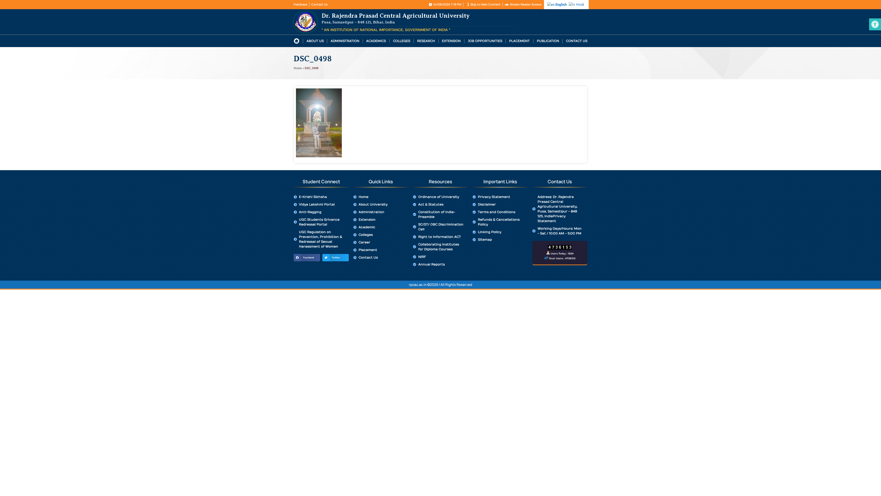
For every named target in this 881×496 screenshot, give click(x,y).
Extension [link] (451, 41)
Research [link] (426, 41)
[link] (875, 24)
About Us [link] (315, 41)
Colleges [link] (401, 41)
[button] (307, 257)
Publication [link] (548, 41)
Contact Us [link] (576, 41)
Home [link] (298, 68)
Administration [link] (345, 41)
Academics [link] (376, 41)
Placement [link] (519, 41)
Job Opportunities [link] (485, 41)
